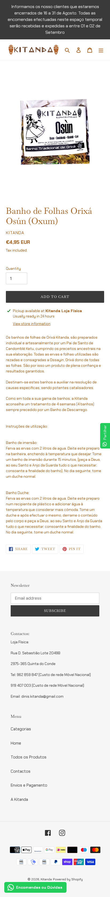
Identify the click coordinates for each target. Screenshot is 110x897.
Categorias (21, 729)
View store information (31, 324)
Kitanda (46, 879)
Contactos (20, 771)
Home (16, 743)
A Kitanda (19, 799)
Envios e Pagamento (29, 785)
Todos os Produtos (28, 757)
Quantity (13, 268)
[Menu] (101, 49)
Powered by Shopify (68, 879)
